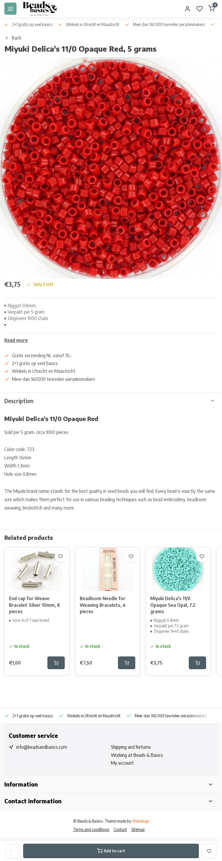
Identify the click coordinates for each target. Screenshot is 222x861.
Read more (16, 340)
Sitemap (138, 829)
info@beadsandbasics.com (41, 747)
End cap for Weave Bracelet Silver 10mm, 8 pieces (34, 605)
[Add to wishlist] (60, 556)
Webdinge (140, 821)
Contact (120, 829)
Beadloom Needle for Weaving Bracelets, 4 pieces (103, 605)
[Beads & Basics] (40, 8)
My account (122, 763)
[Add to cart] (56, 662)
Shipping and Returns (131, 747)
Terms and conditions (91, 829)
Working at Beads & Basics (137, 755)
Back (16, 38)
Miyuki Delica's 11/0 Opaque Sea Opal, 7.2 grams (172, 605)
